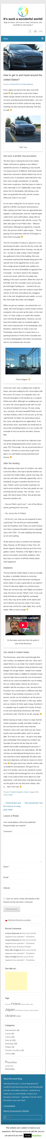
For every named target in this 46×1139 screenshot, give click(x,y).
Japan (10, 1010)
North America (19, 1010)
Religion (8, 1047)
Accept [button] (27, 1136)
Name (6, 867)
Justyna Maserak (27, 84)
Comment (8, 831)
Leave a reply (8, 795)
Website (6, 888)
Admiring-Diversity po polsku (19, 920)
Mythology (9, 1044)
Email (6, 877)
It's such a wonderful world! (23, 19)
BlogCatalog (10, 1069)
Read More (36, 1135)
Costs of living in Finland (21, 947)
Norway (26, 1010)
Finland (15, 1003)
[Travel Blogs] (11, 1062)
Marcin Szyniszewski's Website (16, 1111)
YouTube (35, 31)
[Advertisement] (16, 981)
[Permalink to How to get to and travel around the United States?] (23, 57)
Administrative (10, 1030)
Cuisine (8, 1034)
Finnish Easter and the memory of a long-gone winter (12, 806)
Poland (31, 1010)
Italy (31, 1004)
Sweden (36, 1010)
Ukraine (10, 1015)
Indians (28, 1004)
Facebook (30, 31)
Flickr (41, 31)
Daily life (8, 1040)
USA (36, 792)
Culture (8, 1037)
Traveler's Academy (16, 792)
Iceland (23, 1004)
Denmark (8, 1004)
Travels (26, 792)
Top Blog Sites (9, 1065)
